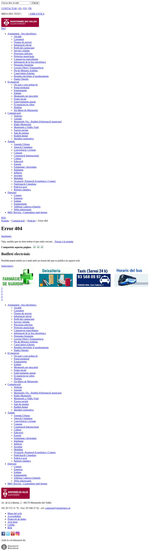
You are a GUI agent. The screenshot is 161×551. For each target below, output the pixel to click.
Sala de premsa (21, 133)
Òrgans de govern (23, 42)
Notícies (18, 116)
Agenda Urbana (22, 144)
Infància (18, 172)
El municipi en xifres (24, 104)
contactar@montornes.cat (57, 508)
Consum (18, 152)
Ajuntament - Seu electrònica (22, 33)
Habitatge (18, 169)
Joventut (18, 175)
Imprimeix (6, 236)
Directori (12, 192)
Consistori (19, 39)
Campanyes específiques (26, 59)
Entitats (17, 93)
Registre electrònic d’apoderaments (31, 76)
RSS (3, 217)
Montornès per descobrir (26, 96)
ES (20, 8)
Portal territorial (21, 87)
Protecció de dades (17, 519)
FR (30, 8)
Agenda (18, 118)
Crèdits (11, 524)
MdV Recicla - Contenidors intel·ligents (27, 212)
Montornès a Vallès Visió (26, 127)
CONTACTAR (9, 8)
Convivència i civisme (25, 150)
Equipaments (20, 90)
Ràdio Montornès (22, 124)
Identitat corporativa (24, 138)
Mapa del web (15, 513)
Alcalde (18, 36)
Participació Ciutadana (25, 184)
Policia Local (20, 187)
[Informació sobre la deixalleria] (56, 286)
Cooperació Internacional (26, 155)
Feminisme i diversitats (25, 167)
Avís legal (12, 522)
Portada (5, 220)
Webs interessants (22, 209)
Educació (18, 161)
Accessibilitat (14, 516)
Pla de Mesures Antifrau (26, 70)
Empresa (18, 198)
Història (18, 107)
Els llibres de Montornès (26, 110)
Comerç (18, 195)
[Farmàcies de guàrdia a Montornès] (18, 286)
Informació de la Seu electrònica (30, 62)
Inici (3, 28)
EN (25, 8)
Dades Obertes (21, 79)
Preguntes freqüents (23, 65)
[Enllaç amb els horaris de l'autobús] (131, 286)
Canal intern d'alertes (24, 73)
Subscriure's (7, 266)
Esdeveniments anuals (25, 101)
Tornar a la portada (64, 241)
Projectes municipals (24, 56)
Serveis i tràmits (22, 50)
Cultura (17, 158)
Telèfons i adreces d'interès (27, 206)
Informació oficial (22, 45)
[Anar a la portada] (15, 498)
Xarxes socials (21, 130)
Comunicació (14, 113)
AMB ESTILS (37, 13)
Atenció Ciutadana (23, 147)
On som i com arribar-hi (26, 84)
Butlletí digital (21, 135)
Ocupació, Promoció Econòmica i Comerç (35, 181)
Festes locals (20, 99)
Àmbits (11, 141)
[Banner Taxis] (94, 286)
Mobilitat (18, 178)
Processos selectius (23, 53)
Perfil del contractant (24, 47)
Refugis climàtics (22, 189)
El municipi (13, 82)
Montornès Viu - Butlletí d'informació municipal (37, 121)
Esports (17, 164)
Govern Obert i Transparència (28, 67)
